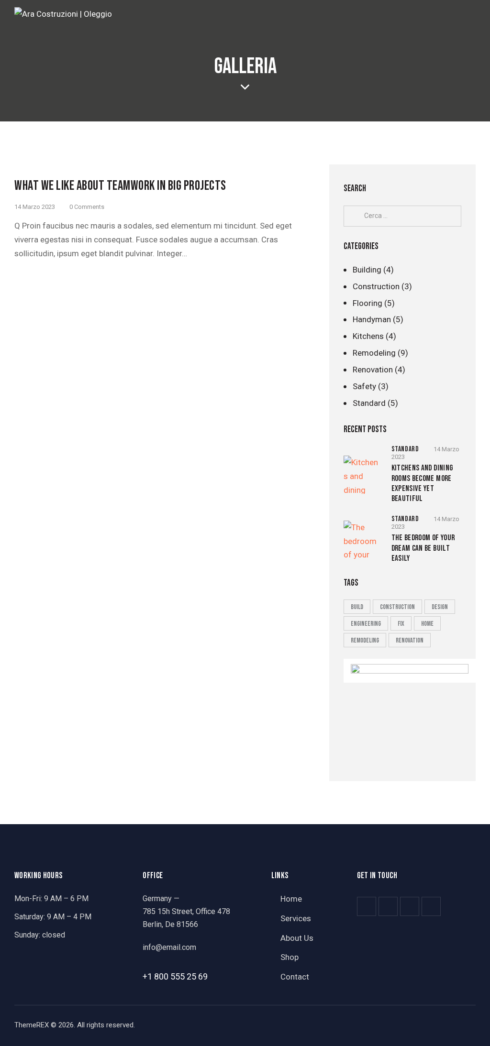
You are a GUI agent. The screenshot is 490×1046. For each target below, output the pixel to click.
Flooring (367, 303)
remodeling (365, 640)
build (357, 607)
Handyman (372, 319)
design (440, 607)
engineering (366, 624)
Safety (364, 386)
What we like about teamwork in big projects (120, 186)
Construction (376, 286)
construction (397, 607)
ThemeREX (31, 1025)
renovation (409, 640)
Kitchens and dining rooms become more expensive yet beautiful (422, 483)
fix (401, 624)
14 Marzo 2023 (34, 206)
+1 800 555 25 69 (175, 976)
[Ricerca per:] (402, 215)
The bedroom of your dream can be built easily (423, 548)
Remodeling (374, 353)
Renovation (373, 369)
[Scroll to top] (464, 1028)
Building (367, 269)
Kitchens (368, 336)
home (427, 624)
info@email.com (169, 947)
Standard (369, 403)
